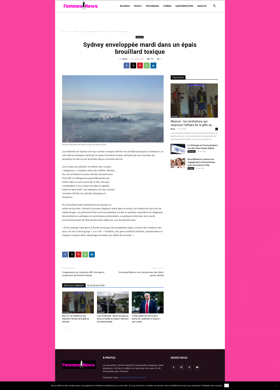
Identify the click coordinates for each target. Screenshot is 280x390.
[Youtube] (197, 367)
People (138, 6)
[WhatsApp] (147, 65)
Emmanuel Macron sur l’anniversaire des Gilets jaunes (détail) (141, 274)
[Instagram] (181, 367)
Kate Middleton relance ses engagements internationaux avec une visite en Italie (201, 162)
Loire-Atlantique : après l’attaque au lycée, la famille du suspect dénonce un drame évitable (112, 319)
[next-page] (68, 327)
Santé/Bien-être (184, 6)
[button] (214, 6)
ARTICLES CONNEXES (74, 285)
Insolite (202, 6)
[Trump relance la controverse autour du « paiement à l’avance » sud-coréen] (148, 302)
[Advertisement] (140, 37)
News (125, 59)
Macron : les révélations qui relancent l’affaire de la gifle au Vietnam (75, 319)
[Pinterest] (140, 65)
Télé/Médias (152, 6)
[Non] (276, 385)
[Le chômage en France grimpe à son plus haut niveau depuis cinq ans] (178, 149)
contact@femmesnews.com (132, 377)
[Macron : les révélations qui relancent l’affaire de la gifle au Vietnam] (78, 302)
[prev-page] (64, 327)
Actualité (66, 312)
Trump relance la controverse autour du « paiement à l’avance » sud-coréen (146, 319)
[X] (133, 65)
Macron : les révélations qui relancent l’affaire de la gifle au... (192, 123)
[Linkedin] (153, 65)
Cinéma (167, 6)
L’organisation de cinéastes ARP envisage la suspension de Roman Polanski (83, 274)
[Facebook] (127, 65)
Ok (226, 385)
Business (125, 6)
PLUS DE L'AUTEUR (96, 285)
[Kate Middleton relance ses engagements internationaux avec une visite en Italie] (178, 163)
